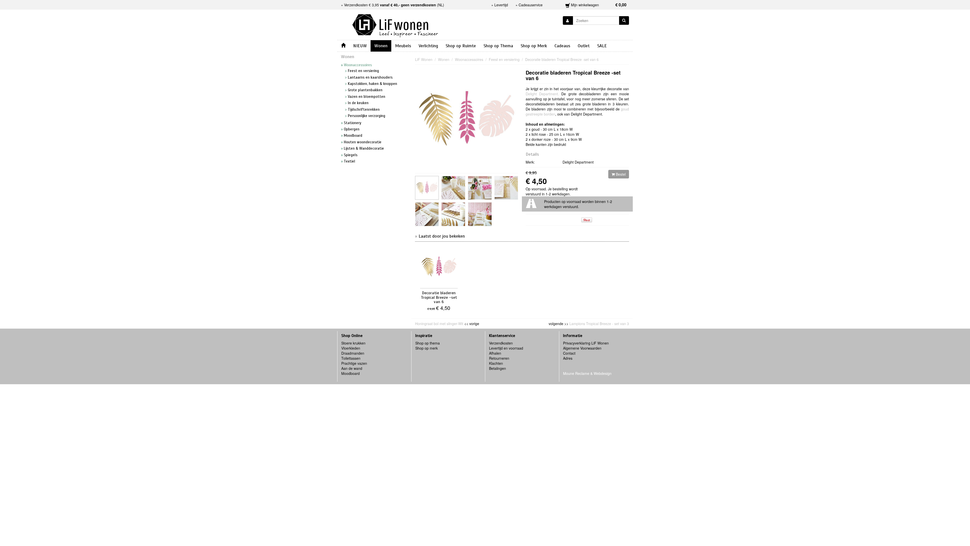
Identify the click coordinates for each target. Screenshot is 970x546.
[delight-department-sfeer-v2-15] (480, 214)
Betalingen (497, 368)
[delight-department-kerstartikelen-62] (427, 188)
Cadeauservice (531, 4)
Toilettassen (350, 358)
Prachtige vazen (354, 363)
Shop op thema (427, 343)
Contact (569, 353)
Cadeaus (562, 46)
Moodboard (350, 373)
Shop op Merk (534, 46)
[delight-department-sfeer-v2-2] (453, 188)
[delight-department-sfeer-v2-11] (480, 188)
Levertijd (501, 4)
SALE (602, 46)
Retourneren (499, 358)
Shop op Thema (498, 46)
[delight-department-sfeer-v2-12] (427, 214)
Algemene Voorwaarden (582, 348)
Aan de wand (351, 368)
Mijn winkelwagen (598, 5)
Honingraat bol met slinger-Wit (439, 323)
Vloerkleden (350, 348)
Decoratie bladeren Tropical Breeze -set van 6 (573, 75)
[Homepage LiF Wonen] (395, 24)
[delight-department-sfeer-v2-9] (506, 188)
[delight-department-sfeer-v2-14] (453, 214)
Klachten (496, 363)
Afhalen (495, 353)
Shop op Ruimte (461, 46)
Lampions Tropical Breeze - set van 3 (599, 323)
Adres (567, 358)
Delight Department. (542, 93)
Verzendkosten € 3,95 (390, 4)
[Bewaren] (568, 20)
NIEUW (360, 46)
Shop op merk (426, 348)
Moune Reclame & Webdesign (587, 373)
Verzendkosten (501, 343)
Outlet (584, 46)
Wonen (380, 46)
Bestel (620, 174)
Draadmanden (352, 353)
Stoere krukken (353, 343)
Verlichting (428, 46)
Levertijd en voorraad (506, 348)
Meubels (403, 46)
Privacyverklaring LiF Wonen (586, 343)
